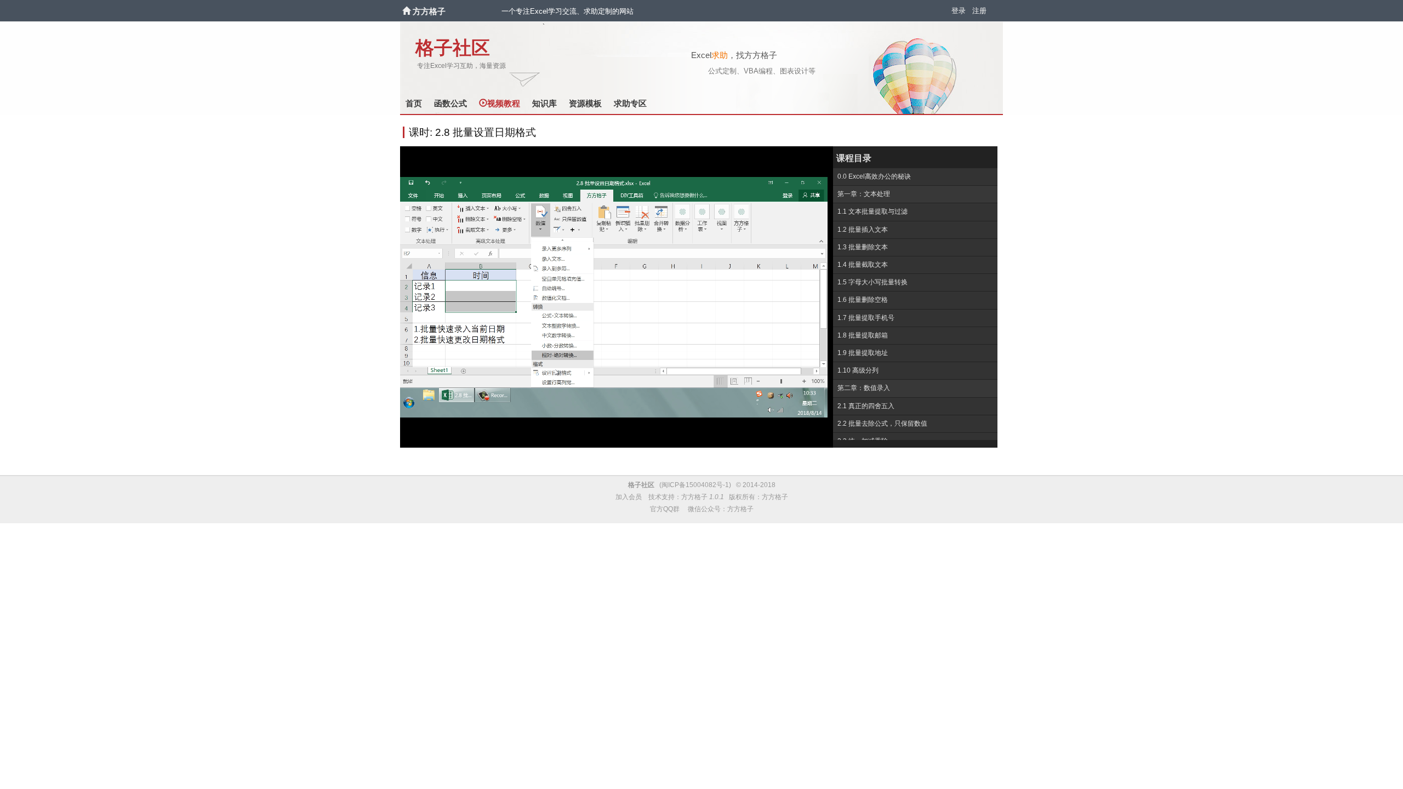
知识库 (544, 103)
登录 (958, 11)
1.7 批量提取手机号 (865, 318)
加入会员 (628, 497)
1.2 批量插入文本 (862, 229)
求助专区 (630, 103)
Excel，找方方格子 (734, 55)
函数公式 (450, 103)
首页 (414, 103)
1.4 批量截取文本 (862, 264)
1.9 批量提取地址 (862, 353)
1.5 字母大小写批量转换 (872, 282)
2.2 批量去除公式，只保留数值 (882, 423)
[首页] (407, 11)
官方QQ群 (665, 509)
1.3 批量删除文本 (862, 247)
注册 (979, 11)
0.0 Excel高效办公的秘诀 (874, 176)
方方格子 (429, 11)
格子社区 (452, 48)
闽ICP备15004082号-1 (695, 485)
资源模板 (585, 103)
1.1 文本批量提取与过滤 (872, 211)
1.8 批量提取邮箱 (862, 335)
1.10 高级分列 (858, 370)
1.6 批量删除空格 (862, 300)
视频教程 (503, 103)
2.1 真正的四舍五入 (865, 406)
